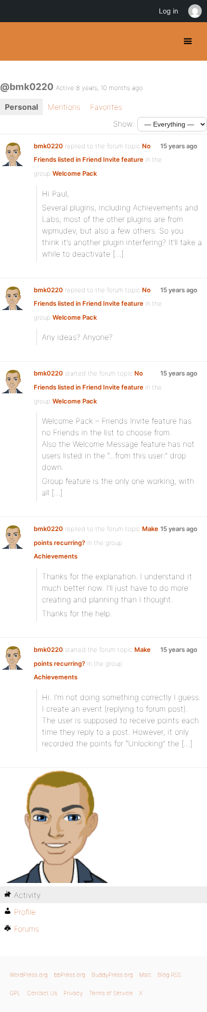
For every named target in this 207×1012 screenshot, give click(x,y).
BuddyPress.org (15, 41)
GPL (15, 993)
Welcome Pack (74, 173)
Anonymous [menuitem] (194, 11)
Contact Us (42, 993)
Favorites (106, 107)
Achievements (56, 556)
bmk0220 (48, 146)
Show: (124, 124)
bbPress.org (69, 974)
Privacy (73, 993)
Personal (21, 107)
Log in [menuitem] (168, 11)
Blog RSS (169, 974)
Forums (26, 929)
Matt (145, 974)
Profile (25, 912)
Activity (27, 895)
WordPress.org (29, 974)
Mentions (64, 107)
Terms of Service (111, 993)
